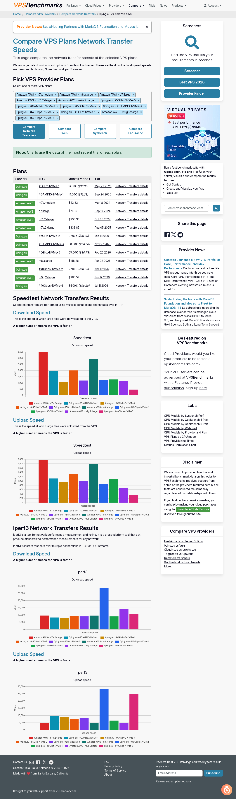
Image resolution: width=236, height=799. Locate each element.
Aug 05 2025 (103, 227)
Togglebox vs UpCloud (178, 554)
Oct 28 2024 (103, 219)
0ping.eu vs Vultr (174, 545)
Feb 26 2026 (103, 252)
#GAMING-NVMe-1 (51, 194)
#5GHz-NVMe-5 (49, 252)
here (203, 388)
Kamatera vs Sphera (177, 558)
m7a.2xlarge (46, 227)
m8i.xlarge (45, 261)
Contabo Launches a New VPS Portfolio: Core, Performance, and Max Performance (192, 264)
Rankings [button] (72, 5)
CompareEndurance (135, 131)
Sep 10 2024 (102, 211)
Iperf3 (17, 534)
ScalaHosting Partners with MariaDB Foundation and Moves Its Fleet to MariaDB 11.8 (108, 27)
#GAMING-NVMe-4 (51, 244)
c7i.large (44, 211)
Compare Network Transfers (77, 14)
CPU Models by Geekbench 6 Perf (186, 424)
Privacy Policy (113, 766)
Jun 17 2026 (102, 277)
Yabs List (172, 193)
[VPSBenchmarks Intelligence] (226, 789)
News (163, 5)
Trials (152, 5)
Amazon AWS (24, 203)
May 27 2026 (103, 186)
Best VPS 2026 (192, 82)
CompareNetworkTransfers (29, 131)
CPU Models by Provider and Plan (185, 432)
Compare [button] (135, 5)
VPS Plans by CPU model (180, 436)
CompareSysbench (100, 131)
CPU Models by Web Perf (180, 428)
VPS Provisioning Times (179, 441)
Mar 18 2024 (102, 202)
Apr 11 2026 (102, 269)
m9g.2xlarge (47, 277)
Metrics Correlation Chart (180, 445)
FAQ (107, 762)
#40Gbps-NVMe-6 (51, 285)
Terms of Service (115, 770)
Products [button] (178, 5)
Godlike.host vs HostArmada (182, 562)
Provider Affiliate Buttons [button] (193, 509)
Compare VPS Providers (40, 14)
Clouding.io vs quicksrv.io (180, 549)
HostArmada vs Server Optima (183, 541)
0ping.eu (21, 186)
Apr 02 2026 (102, 261)
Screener (192, 71)
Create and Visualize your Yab (185, 188)
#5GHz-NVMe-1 (49, 186)
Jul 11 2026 (101, 285)
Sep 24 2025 (103, 194)
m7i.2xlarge (46, 219)
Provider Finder (192, 93)
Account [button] (212, 5)
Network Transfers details (131, 186)
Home (17, 14)
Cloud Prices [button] (93, 5)
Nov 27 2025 (103, 244)
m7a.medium (47, 202)
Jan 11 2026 (102, 236)
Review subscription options (174, 781)
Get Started (173, 184)
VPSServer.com (66, 791)
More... (168, 566)
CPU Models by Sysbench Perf (184, 415)
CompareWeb (64, 131)
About (108, 774)
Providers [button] (115, 5)
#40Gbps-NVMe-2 (51, 269)
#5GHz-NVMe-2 (49, 236)
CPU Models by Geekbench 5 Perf (186, 420)
